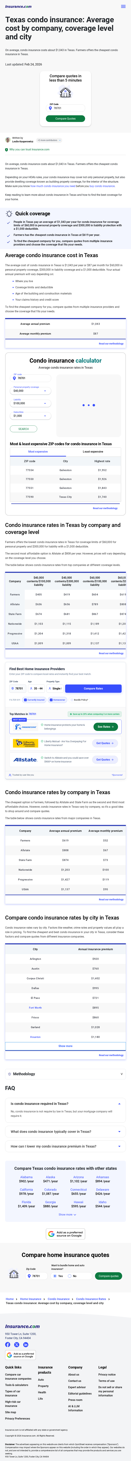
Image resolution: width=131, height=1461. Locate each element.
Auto (41, 1379)
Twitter (16, 1344)
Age (30, 681)
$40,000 (18, 390)
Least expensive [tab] (93, 451)
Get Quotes (103, 743)
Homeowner (59, 700)
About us (73, 1374)
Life (40, 1398)
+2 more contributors (47, 140)
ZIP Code (13, 681)
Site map (10, 1412)
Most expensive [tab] (38, 451)
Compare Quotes (65, 118)
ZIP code (18, 374)
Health (42, 1392)
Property (43, 1386)
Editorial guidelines (80, 1393)
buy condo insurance (102, 186)
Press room (75, 1400)
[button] (65, 1074)
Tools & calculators (16, 1385)
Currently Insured (35, 700)
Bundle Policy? (81, 700)
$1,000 (17, 415)
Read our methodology (111, 343)
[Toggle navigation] (123, 6)
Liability (17, 399)
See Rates (104, 726)
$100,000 (19, 403)
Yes (60, 1276)
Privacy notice (107, 1374)
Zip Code (31, 1269)
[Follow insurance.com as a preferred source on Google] (65, 1234)
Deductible (18, 412)
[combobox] (30, 390)
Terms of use (106, 1381)
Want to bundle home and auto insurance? (67, 1267)
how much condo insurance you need (53, 186)
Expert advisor (77, 1387)
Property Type (53, 681)
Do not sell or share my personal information (110, 1391)
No (74, 1276)
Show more (65, 1046)
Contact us (74, 1381)
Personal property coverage (26, 387)
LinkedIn (25, 1344)
